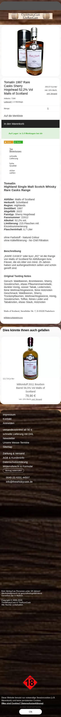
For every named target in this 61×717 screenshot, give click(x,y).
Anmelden (8, 423)
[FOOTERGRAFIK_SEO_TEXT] (30, 670)
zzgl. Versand (37, 399)
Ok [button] (30, 711)
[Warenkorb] (51, 6)
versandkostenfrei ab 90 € (17, 429)
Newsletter (9, 438)
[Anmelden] (40, 6)
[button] (5, 6)
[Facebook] (5, 492)
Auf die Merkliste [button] (13, 115)
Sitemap (7, 446)
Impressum (9, 414)
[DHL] (6, 503)
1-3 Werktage (13, 102)
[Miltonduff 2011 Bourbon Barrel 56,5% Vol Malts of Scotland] (30, 359)
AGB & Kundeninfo (13, 457)
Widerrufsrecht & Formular (18, 466)
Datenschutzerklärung (15, 462)
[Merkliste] (46, 6)
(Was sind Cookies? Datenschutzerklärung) (22, 703)
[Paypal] (29, 503)
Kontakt (7, 418)
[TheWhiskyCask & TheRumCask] (30, 11)
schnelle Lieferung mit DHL (18, 434)
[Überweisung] (17, 503)
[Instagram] (12, 492)
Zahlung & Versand (14, 453)
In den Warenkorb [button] (14, 123)
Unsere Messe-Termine (16, 442)
